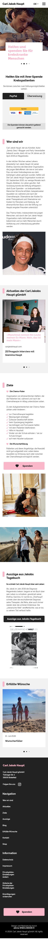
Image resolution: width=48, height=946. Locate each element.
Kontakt (6, 838)
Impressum (7, 866)
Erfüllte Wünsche (10, 832)
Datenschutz (8, 860)
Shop (5, 844)
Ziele (5, 813)
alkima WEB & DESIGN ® (24, 928)
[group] (24, 331)
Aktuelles (6, 807)
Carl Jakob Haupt (13, 3)
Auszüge (6, 819)
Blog (5, 825)
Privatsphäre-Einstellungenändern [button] (8, 874)
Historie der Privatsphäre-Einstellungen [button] (8, 885)
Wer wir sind (8, 800)
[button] (21, 63)
